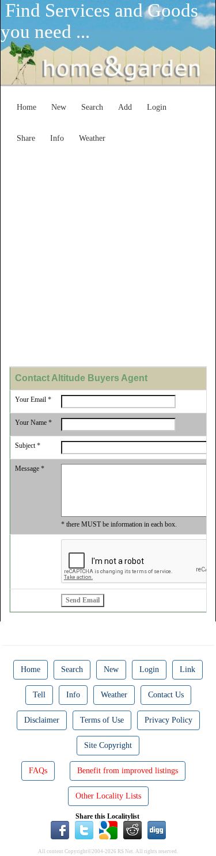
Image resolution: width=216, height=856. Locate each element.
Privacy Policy (168, 720)
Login (156, 107)
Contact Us (166, 694)
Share (26, 138)
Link (187, 669)
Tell (39, 694)
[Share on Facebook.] (60, 830)
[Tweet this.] (84, 830)
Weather (92, 138)
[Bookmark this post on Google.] (108, 830)
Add (125, 107)
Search (92, 107)
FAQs (38, 770)
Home (26, 107)
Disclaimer (41, 720)
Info (57, 138)
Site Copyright (108, 745)
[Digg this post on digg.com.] (157, 830)
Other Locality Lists (108, 796)
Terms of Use (102, 720)
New (58, 107)
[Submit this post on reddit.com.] (132, 830)
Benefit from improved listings (127, 770)
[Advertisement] (108, 256)
